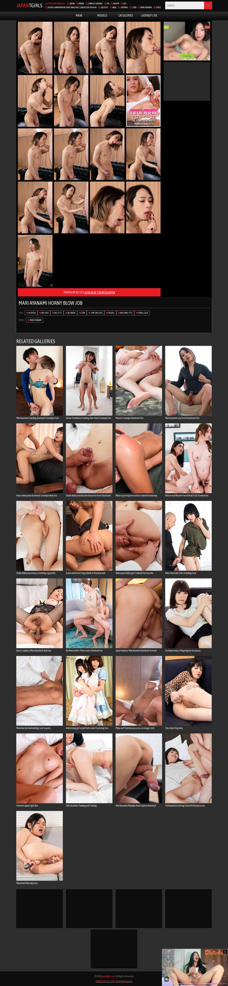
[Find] (208, 5)
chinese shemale (95, 3)
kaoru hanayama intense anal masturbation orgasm (72, 7)
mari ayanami (146, 7)
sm (107, 3)
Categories (125, 15)
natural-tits (126, 313)
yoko (158, 7)
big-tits (58, 313)
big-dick (45, 313)
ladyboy (104, 7)
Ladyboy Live (149, 15)
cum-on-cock (96, 313)
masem (116, 3)
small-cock (143, 313)
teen (134, 7)
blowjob (71, 313)
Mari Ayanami (35, 320)
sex (124, 3)
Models (102, 15)
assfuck (32, 313)
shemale (124, 7)
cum (83, 313)
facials (111, 313)
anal (114, 7)
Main (79, 15)
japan (72, 3)
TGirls (29, 5)
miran (81, 3)
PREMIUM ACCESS (89, 292)
